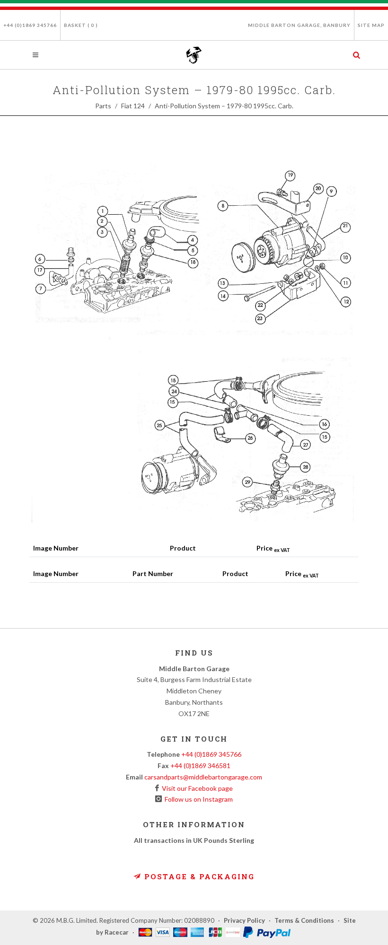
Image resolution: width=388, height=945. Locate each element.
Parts (103, 106)
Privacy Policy (244, 920)
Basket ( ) (81, 25)
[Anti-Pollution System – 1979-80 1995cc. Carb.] (194, 343)
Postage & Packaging (198, 876)
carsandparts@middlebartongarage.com (203, 777)
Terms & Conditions (304, 920)
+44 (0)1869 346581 (200, 765)
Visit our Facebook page (196, 788)
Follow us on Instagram (197, 799)
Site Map (371, 25)
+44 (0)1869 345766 (30, 25)
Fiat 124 (133, 106)
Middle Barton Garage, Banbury (299, 25)
